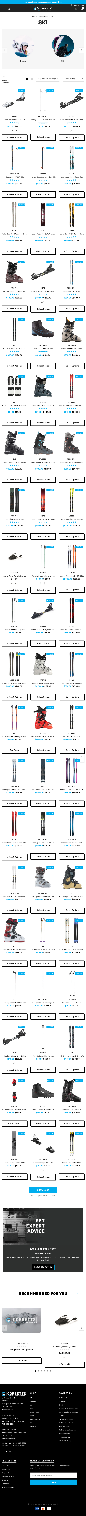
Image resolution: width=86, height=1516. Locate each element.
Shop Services (64, 1433)
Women (33, 1401)
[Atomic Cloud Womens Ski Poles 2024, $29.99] (43, 556)
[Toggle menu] (3, 9)
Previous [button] (4, 50)
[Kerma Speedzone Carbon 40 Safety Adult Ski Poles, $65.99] (43, 157)
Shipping (5, 1484)
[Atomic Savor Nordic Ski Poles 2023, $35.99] (43, 1036)
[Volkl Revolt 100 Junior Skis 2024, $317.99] (71, 214)
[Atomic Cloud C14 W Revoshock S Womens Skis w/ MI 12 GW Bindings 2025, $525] (71, 717)
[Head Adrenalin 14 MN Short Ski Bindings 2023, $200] (43, 272)
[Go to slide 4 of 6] (44, 1371)
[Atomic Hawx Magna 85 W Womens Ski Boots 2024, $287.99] (43, 664)
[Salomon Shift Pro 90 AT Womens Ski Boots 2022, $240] (71, 1090)
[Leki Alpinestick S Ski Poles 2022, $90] (14, 983)
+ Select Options (14, 137)
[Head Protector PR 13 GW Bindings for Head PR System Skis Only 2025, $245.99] (14, 100)
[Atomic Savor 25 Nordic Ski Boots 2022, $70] (43, 1090)
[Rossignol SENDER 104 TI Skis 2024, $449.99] (14, 664)
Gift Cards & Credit (66, 1423)
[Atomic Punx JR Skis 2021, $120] (14, 1143)
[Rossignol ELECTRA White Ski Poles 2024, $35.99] (43, 100)
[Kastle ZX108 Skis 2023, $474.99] (71, 1143)
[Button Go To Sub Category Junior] (23, 46)
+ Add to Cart (43, 643)
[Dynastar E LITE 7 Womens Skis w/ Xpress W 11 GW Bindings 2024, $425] (14, 877)
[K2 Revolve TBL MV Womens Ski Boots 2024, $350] (14, 930)
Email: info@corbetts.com (15, 1445)
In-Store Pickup (8, 1487)
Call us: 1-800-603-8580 (15, 1443)
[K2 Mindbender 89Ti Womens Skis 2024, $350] (71, 930)
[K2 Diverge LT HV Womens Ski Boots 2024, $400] (71, 877)
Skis (63, 61)
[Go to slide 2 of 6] (38, 1371)
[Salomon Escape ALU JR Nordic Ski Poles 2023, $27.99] (71, 983)
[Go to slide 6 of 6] (50, 1371)
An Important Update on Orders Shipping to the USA (43, 2)
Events (61, 1416)
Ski (31, 1409)
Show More (43, 1190)
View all (80, 1293)
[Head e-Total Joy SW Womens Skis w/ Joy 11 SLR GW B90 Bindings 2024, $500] (43, 214)
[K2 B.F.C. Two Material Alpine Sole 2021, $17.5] (14, 386)
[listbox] (73, 79)
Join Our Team (64, 1426)
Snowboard (34, 1412)
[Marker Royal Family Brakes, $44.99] (14, 556)
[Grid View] (26, 78)
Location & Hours (8, 1476)
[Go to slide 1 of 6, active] (35, 1371)
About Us (5, 1466)
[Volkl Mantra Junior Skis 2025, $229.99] (14, 823)
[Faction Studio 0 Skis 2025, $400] (71, 770)
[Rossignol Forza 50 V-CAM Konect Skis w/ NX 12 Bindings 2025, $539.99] (43, 823)
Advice (33, 1426)
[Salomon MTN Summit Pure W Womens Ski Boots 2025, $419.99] (43, 443)
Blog (61, 1405)
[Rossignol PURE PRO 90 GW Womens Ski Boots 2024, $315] (43, 877)
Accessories (35, 1419)
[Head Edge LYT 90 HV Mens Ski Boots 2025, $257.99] (14, 443)
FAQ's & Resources (9, 1473)
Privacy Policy (64, 1437)
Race (32, 1416)
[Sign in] (76, 9)
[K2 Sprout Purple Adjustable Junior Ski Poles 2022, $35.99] (14, 717)
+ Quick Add (21, 1360)
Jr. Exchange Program (67, 1430)
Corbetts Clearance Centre (69, 1412)
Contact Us (6, 1469)
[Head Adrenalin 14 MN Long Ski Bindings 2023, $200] (71, 100)
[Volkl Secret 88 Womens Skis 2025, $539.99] (14, 214)
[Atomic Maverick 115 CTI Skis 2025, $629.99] (71, 556)
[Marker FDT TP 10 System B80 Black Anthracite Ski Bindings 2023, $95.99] (43, 610)
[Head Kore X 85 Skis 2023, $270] (71, 664)
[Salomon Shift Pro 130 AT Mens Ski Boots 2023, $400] (71, 329)
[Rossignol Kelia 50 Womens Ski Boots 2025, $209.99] (71, 443)
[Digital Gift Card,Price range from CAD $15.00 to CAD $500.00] (21, 1320)
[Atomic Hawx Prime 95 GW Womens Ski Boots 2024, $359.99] (14, 272)
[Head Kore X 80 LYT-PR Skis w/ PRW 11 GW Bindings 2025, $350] (43, 770)
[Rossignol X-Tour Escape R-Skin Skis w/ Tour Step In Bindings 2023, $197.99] (43, 983)
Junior (23, 61)
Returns (5, 1480)
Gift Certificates (65, 1398)
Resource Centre (43, 1267)
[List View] (31, 78)
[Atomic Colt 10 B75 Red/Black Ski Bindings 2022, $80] (14, 1090)
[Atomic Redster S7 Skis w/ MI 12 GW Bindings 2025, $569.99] (71, 386)
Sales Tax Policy (65, 1441)
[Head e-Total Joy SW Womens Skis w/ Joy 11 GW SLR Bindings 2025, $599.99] (43, 500)
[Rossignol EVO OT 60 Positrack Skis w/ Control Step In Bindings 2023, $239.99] (71, 272)
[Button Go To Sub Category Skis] (63, 46)
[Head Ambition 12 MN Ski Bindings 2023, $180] (14, 1036)
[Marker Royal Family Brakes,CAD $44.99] (64, 1320)
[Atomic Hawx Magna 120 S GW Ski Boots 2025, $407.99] (43, 386)
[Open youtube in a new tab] (11, 1451)
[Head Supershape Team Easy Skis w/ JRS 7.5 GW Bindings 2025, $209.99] (71, 157)
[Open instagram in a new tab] (3, 1451)
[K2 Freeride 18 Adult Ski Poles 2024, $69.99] (43, 930)
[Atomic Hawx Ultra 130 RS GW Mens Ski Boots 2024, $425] (43, 717)
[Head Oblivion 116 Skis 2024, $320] (71, 610)
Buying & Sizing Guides (68, 1409)
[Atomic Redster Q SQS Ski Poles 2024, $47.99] (14, 610)
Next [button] (81, 50)
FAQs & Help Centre (67, 1419)
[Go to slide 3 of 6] (41, 1371)
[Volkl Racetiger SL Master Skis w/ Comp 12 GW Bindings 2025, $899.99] (71, 500)
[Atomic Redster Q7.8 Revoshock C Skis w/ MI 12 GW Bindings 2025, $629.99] (14, 500)
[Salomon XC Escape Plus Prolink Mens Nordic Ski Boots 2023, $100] (43, 329)
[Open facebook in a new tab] (7, 1451)
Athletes (62, 1401)
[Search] (9, 9)
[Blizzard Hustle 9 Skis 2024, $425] (71, 823)
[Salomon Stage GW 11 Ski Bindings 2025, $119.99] (43, 1143)
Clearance (34, 1423)
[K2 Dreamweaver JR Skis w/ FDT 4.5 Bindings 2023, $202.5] (71, 1036)
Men (32, 1398)
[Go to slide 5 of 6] (47, 1371)
